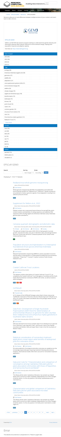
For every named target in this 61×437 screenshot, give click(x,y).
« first (8, 412)
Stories (26, 10)
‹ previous (14, 412)
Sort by (25, 170)
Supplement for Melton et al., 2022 (26, 203)
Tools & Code (18, 293)
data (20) (11, 133)
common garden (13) (18, 109)
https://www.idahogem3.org (20, 49)
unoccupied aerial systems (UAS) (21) (27, 83)
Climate (17, 229)
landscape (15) (14, 99)
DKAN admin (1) (16, 155)
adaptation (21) (15, 80)
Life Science (18, 187)
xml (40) (11, 131)
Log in (54, 10)
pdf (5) (10, 141)
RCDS (10, 422)
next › (47, 412)
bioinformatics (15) (17, 96)
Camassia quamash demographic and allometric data (34, 224)
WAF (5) (11, 144)
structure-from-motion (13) (22, 112)
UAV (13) (11, 114)
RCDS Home (40, 10)
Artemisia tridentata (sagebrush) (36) (27, 73)
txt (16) (10, 136)
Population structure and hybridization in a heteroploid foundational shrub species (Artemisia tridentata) (34, 245)
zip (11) (11, 139)
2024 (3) (11, 62)
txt (14, 239)
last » (52, 412)
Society (45, 229)
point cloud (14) (15, 104)
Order (36, 170)
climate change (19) (17, 91)
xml (18, 282)
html (14, 197)
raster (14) (12, 106)
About (13, 10)
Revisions (23, 14)
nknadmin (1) (14, 157)
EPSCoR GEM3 (15, 14)
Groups (20, 10)
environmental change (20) (21, 86)
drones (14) (13, 101)
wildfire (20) (13, 88)
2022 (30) (12, 59)
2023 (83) (12, 57)
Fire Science (26, 229)
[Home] (14, 4)
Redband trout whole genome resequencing (30, 182)
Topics (32, 10)
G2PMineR (17, 288)
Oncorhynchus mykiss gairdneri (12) (27, 117)
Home (8, 14)
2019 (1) (11, 64)
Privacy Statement (53, 422)
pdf (20, 282)
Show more (8, 122)
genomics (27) (14, 75)
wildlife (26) (13, 78)
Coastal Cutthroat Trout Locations (26, 267)
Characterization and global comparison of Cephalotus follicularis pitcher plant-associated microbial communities (34, 390)
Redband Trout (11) (17, 119)
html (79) (11, 128)
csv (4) (10, 147)
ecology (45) (13, 70)
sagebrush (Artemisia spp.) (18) (24, 93)
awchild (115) (13, 152)
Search (6, 170)
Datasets (7, 10)
